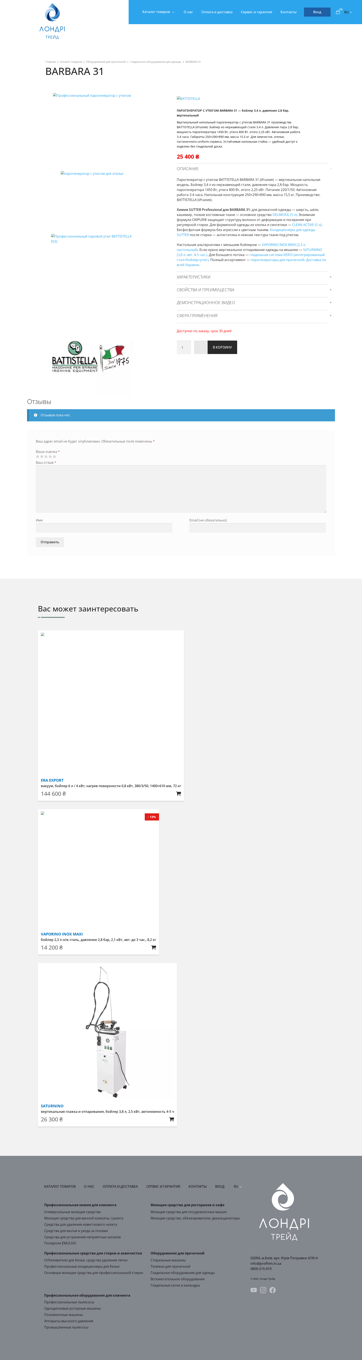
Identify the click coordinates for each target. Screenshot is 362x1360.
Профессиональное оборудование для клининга (87, 1295)
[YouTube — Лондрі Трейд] (254, 1291)
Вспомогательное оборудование (178, 1279)
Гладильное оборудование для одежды (155, 62)
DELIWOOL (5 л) (285, 214)
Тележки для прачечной (170, 1266)
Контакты (289, 12)
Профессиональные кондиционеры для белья (81, 1266)
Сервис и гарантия (256, 12)
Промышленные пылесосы (66, 1327)
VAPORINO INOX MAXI (62, 934)
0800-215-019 (261, 1268)
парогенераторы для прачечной (277, 259)
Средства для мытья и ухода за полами (76, 1230)
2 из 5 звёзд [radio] (41, 456)
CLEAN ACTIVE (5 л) (307, 224)
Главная (50, 62)
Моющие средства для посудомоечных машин (189, 1212)
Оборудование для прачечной (106, 62)
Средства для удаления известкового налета (80, 1224)
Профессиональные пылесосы (69, 1302)
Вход (317, 12)
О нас (188, 12)
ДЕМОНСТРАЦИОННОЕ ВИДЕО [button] (206, 302)
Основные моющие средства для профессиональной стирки (93, 1272)
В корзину (222, 347)
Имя (39, 520)
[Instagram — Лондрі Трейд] (263, 1291)
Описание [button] (188, 168)
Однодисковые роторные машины (72, 1308)
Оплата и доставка (217, 12)
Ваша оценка (48, 451)
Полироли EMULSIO (60, 1243)
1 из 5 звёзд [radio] (37, 456)
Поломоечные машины (63, 1314)
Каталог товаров (156, 11)
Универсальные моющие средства (72, 1212)
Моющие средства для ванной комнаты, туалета (83, 1218)
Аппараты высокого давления (68, 1321)
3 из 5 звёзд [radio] (46, 456)
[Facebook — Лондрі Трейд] (272, 1291)
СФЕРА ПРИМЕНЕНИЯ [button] (197, 315)
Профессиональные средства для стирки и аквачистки (93, 1253)
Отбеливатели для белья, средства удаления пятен (86, 1260)
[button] (178, 794)
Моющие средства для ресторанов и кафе (187, 1205)
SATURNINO (52, 1105)
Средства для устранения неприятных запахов (82, 1237)
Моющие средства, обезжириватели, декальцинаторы (195, 1218)
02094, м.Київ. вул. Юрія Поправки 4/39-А (284, 1258)
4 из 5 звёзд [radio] (50, 456)
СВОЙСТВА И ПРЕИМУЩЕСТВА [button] (205, 290)
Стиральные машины (168, 1260)
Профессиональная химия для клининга (80, 1205)
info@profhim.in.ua (266, 1263)
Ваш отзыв (46, 462)
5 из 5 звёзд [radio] (54, 456)
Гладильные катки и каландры (175, 1285)
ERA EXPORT (52, 780)
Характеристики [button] (194, 277)
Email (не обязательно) (208, 520)
